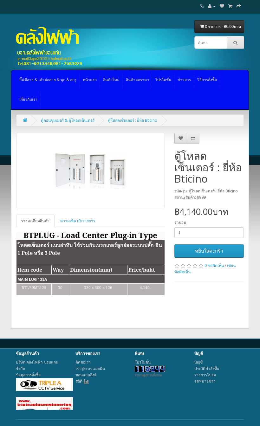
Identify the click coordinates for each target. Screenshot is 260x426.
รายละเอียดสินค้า (35, 220)
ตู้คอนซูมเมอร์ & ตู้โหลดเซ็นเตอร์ (67, 120)
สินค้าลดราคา (137, 79)
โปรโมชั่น (163, 79)
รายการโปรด (205, 375)
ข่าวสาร (184, 79)
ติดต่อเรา (83, 362)
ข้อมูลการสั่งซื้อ (28, 375)
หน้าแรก (90, 79)
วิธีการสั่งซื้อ (207, 79)
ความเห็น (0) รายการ (77, 220)
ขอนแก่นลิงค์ (86, 375)
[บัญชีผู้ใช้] (212, 6)
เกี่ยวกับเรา (28, 99)
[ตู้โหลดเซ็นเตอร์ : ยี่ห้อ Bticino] (90, 170)
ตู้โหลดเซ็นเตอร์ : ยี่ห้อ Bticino (132, 120)
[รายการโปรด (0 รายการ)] (222, 6)
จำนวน (180, 222)
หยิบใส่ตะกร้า (209, 251)
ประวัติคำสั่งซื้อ (206, 368)
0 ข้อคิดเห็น (214, 265)
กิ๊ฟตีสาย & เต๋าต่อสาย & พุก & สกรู (47, 79)
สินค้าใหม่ (111, 79)
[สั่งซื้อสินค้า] (239, 6)
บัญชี (198, 362)
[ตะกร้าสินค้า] (230, 6)
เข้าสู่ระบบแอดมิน (90, 368)
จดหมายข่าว (205, 381)
